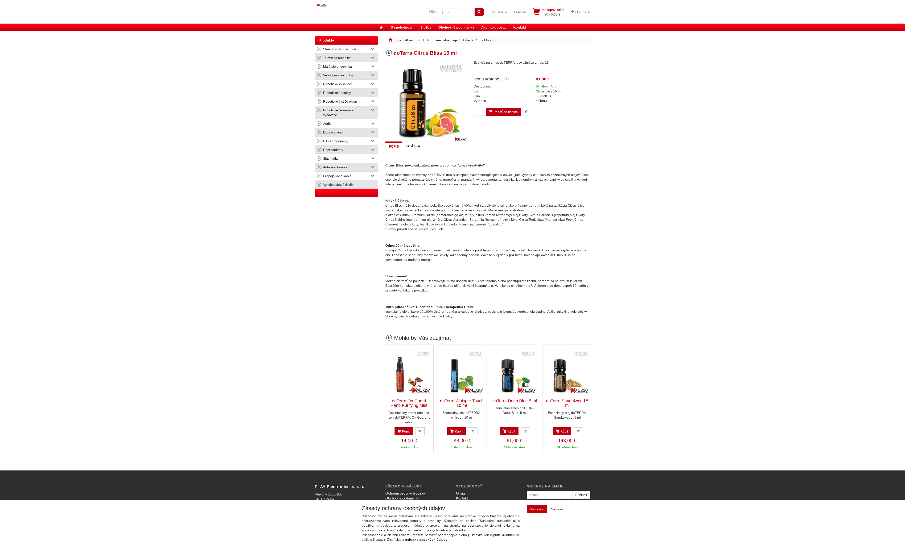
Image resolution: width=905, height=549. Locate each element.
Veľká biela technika (338, 75)
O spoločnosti (402, 27)
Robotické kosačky (337, 93)
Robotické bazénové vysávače (338, 112)
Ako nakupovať (493, 27)
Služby (425, 27)
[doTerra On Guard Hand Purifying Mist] (409, 371)
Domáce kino (333, 132)
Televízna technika (337, 58)
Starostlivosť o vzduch (339, 49)
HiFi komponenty (335, 141)
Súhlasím (537, 509)
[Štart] (390, 40)
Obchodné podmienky (456, 27)
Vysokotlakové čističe (338, 185)
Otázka (413, 146)
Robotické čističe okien (340, 101)
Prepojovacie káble (337, 176)
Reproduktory (333, 150)
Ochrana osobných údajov (405, 493)
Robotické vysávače (338, 84)
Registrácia (498, 12)
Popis (394, 146)
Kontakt (519, 27)
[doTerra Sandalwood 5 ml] (567, 371)
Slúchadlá (330, 158)
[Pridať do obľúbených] (526, 112)
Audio (327, 123)
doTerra (541, 101)
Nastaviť (557, 509)
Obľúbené (582, 12)
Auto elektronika (335, 167)
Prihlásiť (520, 12)
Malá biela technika (337, 66)
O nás (460, 493)
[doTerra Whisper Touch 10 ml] (461, 371)
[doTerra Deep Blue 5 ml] (514, 371)
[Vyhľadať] (479, 12)
